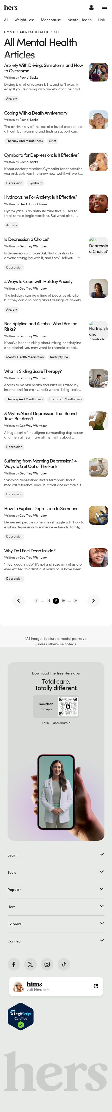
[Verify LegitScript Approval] (21, 1016)
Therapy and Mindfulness (24, 141)
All (6, 19)
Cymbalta (35, 183)
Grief (52, 141)
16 (48, 600)
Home (9, 32)
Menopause (51, 19)
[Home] (10, 7)
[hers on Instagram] (47, 964)
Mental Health (79, 19)
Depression (14, 183)
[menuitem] (6, 20)
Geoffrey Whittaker (33, 246)
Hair (101, 19)
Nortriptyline (59, 357)
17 (56, 600)
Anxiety (11, 99)
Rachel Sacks (29, 77)
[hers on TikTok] (64, 964)
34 (76, 600)
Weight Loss (24, 19)
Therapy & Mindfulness (65, 399)
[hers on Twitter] (30, 964)
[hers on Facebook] (14, 964)
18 (63, 600)
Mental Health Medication (25, 357)
